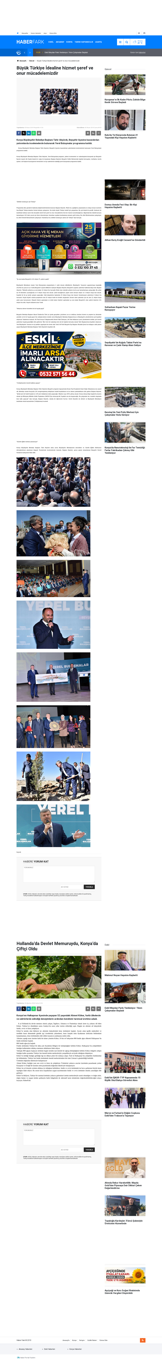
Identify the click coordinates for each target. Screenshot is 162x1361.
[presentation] (24, 52)
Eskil (51, 42)
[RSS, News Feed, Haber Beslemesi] (142, 1340)
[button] (88, 133)
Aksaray (60, 42)
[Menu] (120, 42)
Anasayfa (22, 61)
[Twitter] (23, 133)
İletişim (82, 1340)
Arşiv (45, 33)
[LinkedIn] (28, 133)
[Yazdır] (39, 133)
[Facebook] (19, 133)
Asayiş (98, 42)
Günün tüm (137, 52)
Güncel (31, 61)
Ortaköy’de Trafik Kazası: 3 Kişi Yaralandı (60, 52)
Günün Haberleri (36, 33)
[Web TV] (139, 33)
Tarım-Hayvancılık (84, 42)
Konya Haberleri (75, 1349)
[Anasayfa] (18, 33)
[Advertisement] (66, 15)
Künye (74, 1340)
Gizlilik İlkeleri (92, 1340)
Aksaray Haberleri (25, 1349)
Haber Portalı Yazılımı (27, 1358)
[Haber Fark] (30, 42)
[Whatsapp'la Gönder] (33, 133)
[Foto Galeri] (144, 33)
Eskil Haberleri (49, 1349)
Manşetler (25, 33)
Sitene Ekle (53, 33)
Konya (69, 42)
